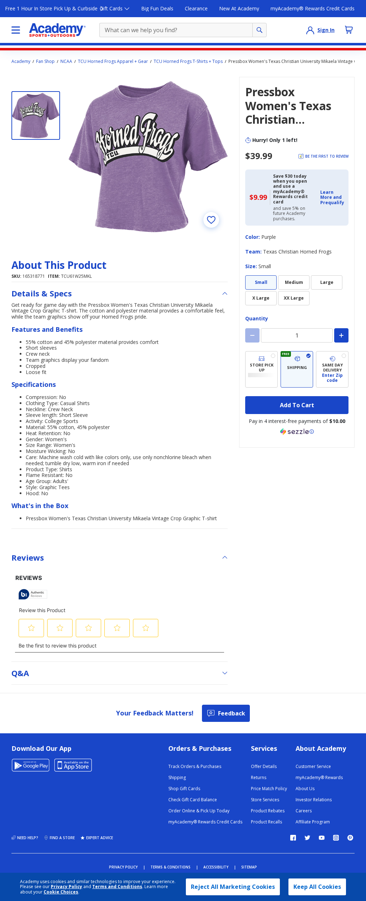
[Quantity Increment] (341, 335)
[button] (332, 197)
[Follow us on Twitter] (307, 837)
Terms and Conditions (117, 886)
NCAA (66, 61)
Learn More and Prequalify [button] (332, 197)
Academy (20, 61)
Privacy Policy (66, 886)
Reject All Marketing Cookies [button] (233, 887)
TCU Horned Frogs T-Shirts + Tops (188, 61)
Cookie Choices (61, 892)
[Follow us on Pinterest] (350, 837)
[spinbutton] (297, 335)
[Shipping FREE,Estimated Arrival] (297, 369)
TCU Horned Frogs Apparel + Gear (113, 61)
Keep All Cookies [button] (317, 887)
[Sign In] (310, 30)
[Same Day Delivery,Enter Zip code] (332, 369)
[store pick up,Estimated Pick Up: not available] (261, 369)
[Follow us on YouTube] (321, 837)
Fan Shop (45, 61)
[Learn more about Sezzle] (297, 431)
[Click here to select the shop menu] (15, 30)
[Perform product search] (259, 30)
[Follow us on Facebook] (293, 837)
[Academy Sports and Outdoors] (57, 30)
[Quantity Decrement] (252, 335)
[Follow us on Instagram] (336, 837)
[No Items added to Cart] (349, 29)
